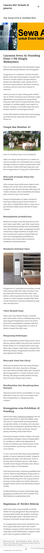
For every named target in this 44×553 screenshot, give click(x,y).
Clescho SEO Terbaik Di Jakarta (16, 6)
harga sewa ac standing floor (19, 543)
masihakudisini (22, 541)
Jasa (31, 541)
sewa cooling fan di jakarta (23, 416)
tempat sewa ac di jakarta (15, 545)
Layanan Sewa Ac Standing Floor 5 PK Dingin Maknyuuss (21, 59)
